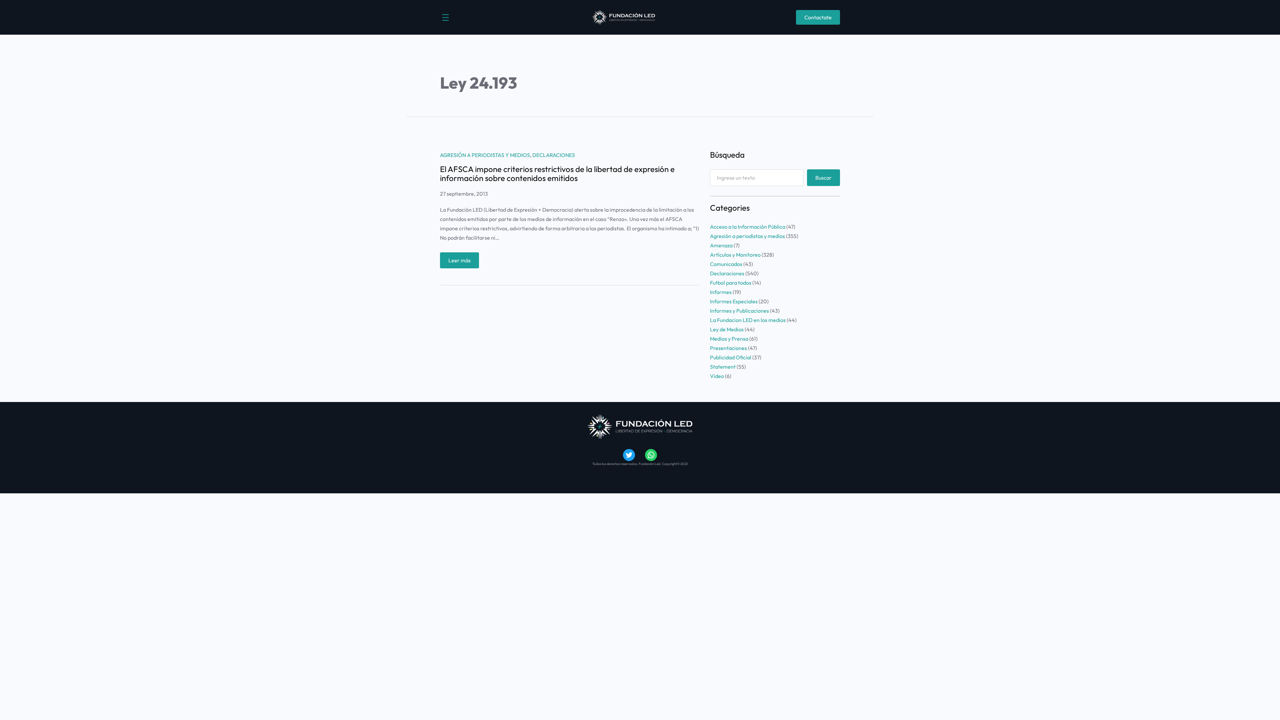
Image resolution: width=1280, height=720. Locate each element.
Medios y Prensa (729, 338)
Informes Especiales (734, 301)
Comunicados (726, 264)
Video (717, 376)
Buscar (823, 177)
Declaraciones (553, 155)
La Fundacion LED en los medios (748, 320)
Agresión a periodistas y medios (485, 155)
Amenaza (721, 245)
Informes (721, 292)
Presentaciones (728, 348)
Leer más (463, 262)
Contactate (818, 17)
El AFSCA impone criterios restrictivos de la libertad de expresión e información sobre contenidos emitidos (557, 173)
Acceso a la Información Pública (747, 226)
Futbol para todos (730, 282)
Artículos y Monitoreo (735, 254)
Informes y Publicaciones (739, 310)
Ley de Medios (727, 329)
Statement (723, 366)
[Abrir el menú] (445, 17)
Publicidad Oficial (730, 357)
